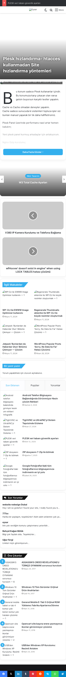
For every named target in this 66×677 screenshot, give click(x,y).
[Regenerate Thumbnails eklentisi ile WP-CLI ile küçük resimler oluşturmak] (49, 298)
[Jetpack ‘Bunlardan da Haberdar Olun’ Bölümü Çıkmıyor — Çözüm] (17, 332)
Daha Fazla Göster (32, 152)
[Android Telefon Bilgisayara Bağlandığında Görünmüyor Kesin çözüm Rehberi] (11, 405)
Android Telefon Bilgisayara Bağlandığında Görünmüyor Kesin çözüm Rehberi (40, 398)
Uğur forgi (7, 539)
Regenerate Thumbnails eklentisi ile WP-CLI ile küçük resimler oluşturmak (48, 313)
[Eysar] (33, 9)
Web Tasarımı (33, 176)
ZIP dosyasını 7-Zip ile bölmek (38, 452)
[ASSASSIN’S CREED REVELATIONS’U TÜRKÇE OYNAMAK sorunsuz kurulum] (10, 572)
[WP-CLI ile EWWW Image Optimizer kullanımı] (17, 298)
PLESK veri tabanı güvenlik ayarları (24, 3)
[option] (33, 179)
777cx (5, 513)
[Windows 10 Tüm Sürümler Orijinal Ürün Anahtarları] (10, 592)
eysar (5, 522)
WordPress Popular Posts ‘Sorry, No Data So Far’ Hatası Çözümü (47, 347)
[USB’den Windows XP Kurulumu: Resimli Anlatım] (10, 650)
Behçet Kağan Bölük (12, 531)
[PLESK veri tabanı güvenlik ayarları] (11, 442)
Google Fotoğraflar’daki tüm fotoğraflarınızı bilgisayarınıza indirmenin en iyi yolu (38, 468)
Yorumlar (55, 385)
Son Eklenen (12, 385)
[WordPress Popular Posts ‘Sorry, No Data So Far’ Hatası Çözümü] (49, 332)
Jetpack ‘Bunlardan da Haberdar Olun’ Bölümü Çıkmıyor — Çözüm (14, 347)
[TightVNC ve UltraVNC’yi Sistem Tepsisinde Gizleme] (11, 427)
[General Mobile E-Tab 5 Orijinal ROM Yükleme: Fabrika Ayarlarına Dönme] (10, 610)
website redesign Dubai (14, 504)
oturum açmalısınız (33, 373)
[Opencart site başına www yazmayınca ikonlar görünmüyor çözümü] (10, 632)
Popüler (35, 385)
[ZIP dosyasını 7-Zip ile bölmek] (11, 456)
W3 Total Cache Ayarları (33, 182)
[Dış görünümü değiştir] (45, 11)
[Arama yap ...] (51, 11)
